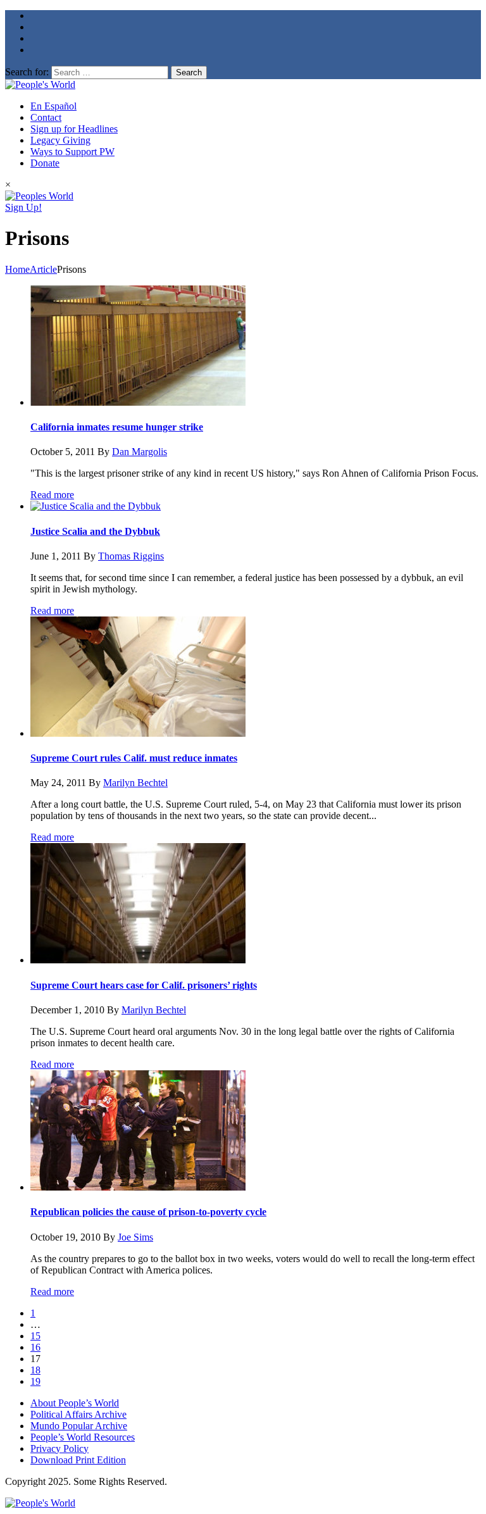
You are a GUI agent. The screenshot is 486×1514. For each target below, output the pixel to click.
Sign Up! (23, 207)
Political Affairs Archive (78, 1414)
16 (35, 1347)
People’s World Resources (82, 1437)
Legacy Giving (60, 140)
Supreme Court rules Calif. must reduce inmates (133, 758)
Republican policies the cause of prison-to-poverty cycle (148, 1211)
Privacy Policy (59, 1448)
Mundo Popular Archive (78, 1425)
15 (35, 1335)
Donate (44, 163)
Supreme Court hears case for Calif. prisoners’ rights (143, 985)
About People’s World (74, 1403)
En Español (53, 106)
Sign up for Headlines (74, 128)
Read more (52, 494)
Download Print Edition (78, 1460)
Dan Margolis (139, 451)
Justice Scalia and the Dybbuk (95, 531)
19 (35, 1381)
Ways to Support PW (72, 151)
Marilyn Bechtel (135, 782)
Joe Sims (135, 1237)
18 (35, 1370)
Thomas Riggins (131, 556)
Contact (45, 117)
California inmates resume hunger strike (116, 427)
